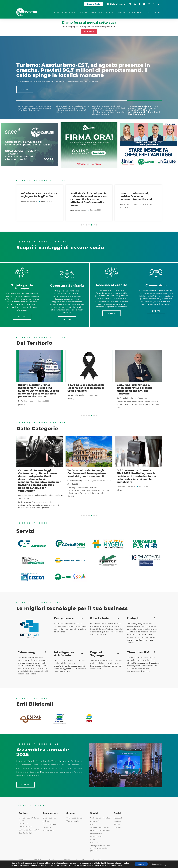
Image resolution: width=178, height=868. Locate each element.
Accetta (141, 864)
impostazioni (78, 865)
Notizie (34, 210)
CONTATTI (157, 12)
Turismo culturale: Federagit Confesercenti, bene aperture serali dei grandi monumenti (86, 473)
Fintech (133, 618)
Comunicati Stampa (89, 204)
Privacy (79, 860)
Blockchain (99, 618)
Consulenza (64, 618)
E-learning (26, 652)
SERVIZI (83, 12)
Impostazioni (157, 864)
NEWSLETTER (135, 12)
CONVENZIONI (95, 12)
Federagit (101, 481)
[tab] (34, 107)
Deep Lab (97, 860)
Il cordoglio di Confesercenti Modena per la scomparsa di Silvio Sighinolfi (54, 387)
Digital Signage (97, 653)
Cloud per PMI (139, 652)
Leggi (24, 87)
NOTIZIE (110, 12)
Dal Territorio (41, 395)
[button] (159, 4)
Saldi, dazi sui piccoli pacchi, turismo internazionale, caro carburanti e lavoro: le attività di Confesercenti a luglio (39, 199)
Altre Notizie (26, 210)
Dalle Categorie (41, 495)
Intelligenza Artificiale (64, 653)
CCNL (148, 12)
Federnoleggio (54, 495)
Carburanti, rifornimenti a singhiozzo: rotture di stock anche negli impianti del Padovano (103, 389)
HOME (57, 12)
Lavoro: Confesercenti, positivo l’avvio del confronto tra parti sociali (86, 196)
